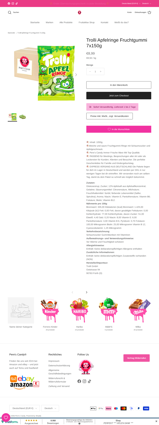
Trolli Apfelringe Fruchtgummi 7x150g (31, 33)
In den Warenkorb (119, 85)
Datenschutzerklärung (59, 365)
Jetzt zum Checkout (119, 95)
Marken (49, 22)
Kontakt (104, 22)
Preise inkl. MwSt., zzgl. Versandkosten (109, 116)
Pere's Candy (20, 416)
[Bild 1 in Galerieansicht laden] (44, 73)
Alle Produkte (66, 22)
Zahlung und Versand (59, 386)
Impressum (53, 361)
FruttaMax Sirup (87, 22)
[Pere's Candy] (79, 12)
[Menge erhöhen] (101, 71)
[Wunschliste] (6, 417)
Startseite (35, 22)
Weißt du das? (121, 22)
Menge (89, 65)
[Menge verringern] (89, 71)
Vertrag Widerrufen (136, 358)
